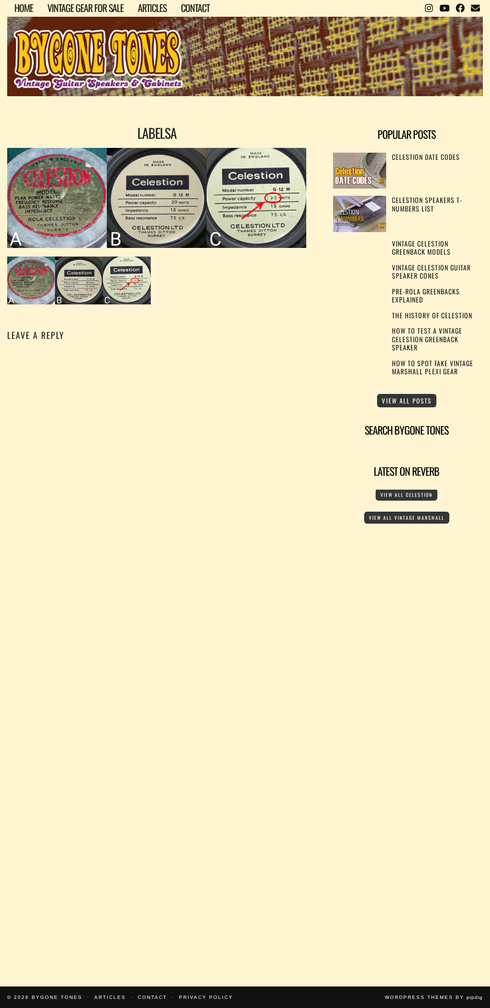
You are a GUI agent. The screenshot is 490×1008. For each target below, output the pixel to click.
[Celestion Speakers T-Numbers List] (359, 229)
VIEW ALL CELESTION (406, 494)
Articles (152, 7)
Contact (195, 7)
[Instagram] (429, 7)
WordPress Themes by (434, 997)
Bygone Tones (57, 997)
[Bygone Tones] (245, 49)
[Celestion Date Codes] (359, 185)
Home (23, 7)
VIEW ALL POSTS (407, 400)
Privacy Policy (206, 997)
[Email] (475, 7)
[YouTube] (444, 7)
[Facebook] (460, 7)
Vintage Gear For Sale (85, 7)
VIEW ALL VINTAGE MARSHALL (407, 517)
